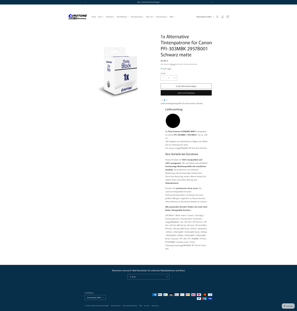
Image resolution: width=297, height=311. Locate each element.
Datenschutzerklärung (130, 305)
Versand (173, 64)
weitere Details (196, 103)
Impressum (155, 305)
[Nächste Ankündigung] (211, 2)
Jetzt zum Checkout (186, 93)
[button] (101, 17)
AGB (140, 305)
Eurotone (93, 306)
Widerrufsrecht (116, 305)
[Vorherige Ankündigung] (85, 2)
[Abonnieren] (166, 276)
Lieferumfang (166, 103)
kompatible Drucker (181, 103)
